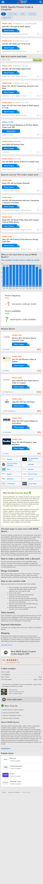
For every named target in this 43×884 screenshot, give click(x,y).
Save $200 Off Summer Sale (13, 144)
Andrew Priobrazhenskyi (16, 691)
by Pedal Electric (8, 392)
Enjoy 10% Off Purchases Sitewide (15, 183)
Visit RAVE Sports (6, 645)
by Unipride (6, 349)
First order (32, 14)
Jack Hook (17, 141)
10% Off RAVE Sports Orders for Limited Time (20, 162)
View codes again (14, 700)
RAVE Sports (17, 593)
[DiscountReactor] (22, 2)
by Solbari (6, 370)
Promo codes (12, 14)
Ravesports (5, 748)
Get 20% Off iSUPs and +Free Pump (16, 44)
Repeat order (7, 18)
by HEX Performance (9, 411)
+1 (40, 34)
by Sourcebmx (7, 432)
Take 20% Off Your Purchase (23, 402)
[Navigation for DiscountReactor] (3, 2)
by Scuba (5, 453)
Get (37, 60)
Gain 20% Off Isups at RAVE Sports (16, 27)
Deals (23, 14)
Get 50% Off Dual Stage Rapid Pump (16, 69)
